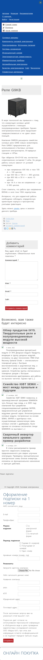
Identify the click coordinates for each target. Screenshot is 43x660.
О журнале (7, 16)
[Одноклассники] (10, 228)
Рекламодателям (26, 13)
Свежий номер (11, 24)
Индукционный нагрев (12, 53)
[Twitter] (7, 228)
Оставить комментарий (15, 226)
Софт (27, 68)
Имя (8, 283)
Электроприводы (9, 45)
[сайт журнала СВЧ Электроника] (21, 483)
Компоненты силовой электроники (17, 41)
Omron (15, 223)
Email (8, 291)
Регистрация (14, 19)
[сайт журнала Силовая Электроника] (21, 474)
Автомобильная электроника (14, 64)
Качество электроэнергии (13, 68)
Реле (8, 221)
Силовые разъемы (10, 37)
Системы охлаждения (11, 49)
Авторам (5, 13)
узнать (16, 208)
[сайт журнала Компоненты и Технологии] (11, 478)
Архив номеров (12, 30)
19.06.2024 (10, 219)
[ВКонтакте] (5, 228)
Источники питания (26, 45)
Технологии (35, 68)
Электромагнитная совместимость (17, 56)
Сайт (7, 299)
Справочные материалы (12, 72)
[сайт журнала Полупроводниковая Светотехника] (28, 478)
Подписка (9, 27)
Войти (4, 19)
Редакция (14, 13)
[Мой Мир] (12, 228)
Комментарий (12, 260)
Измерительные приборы (13, 60)
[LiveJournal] (15, 228)
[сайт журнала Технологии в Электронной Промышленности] (36, 474)
